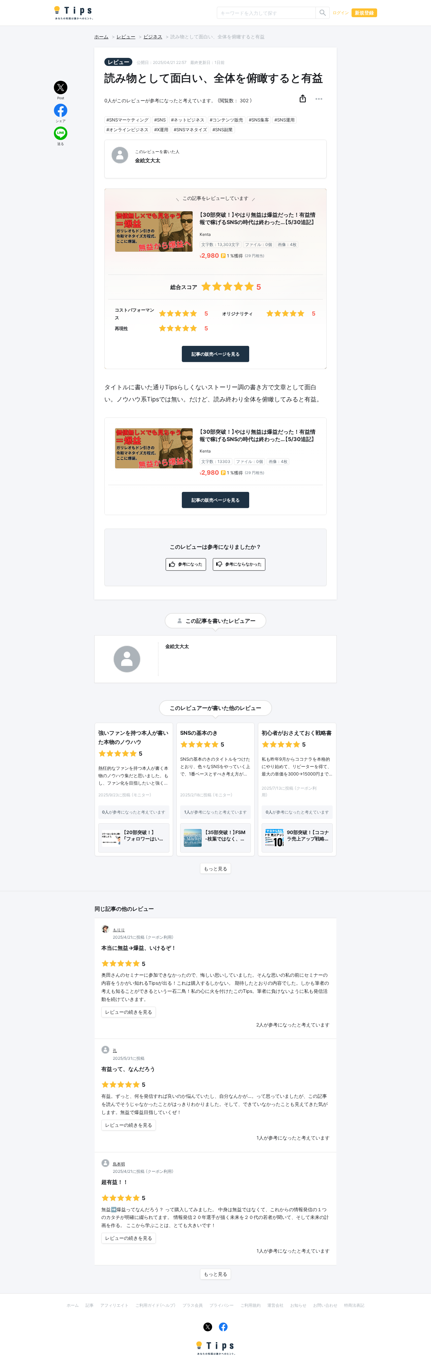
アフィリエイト (114, 1305)
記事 (90, 1305)
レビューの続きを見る (128, 1012)
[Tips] (73, 13)
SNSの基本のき (199, 732)
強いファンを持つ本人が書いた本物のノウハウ (133, 737)
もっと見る (215, 868)
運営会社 (275, 1305)
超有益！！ (114, 1182)
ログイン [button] (341, 12)
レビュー (126, 36)
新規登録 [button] (364, 12)
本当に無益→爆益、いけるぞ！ (138, 947)
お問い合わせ (325, 1305)
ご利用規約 (250, 1305)
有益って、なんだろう (128, 1069)
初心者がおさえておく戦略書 (297, 732)
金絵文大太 (177, 646)
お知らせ (298, 1305)
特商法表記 (354, 1305)
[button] (303, 99)
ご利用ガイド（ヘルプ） (155, 1305)
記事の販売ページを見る (216, 354)
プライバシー (221, 1305)
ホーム (101, 36)
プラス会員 (193, 1305)
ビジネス (152, 36)
